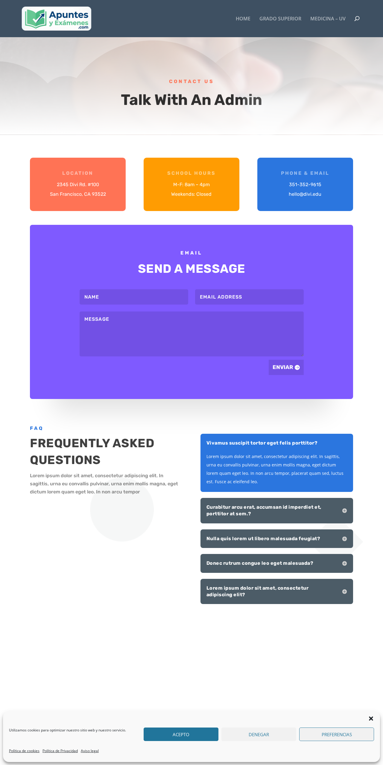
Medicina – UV (328, 19)
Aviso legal (90, 750)
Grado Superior (280, 19)
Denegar (259, 734)
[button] (371, 719)
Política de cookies (24, 750)
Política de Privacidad (60, 750)
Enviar (283, 367)
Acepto (181, 734)
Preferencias (337, 734)
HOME (243, 19)
